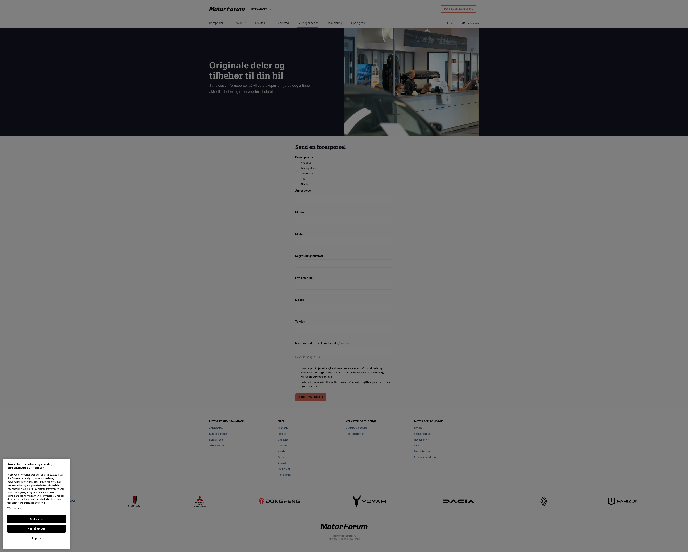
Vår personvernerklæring (31, 502)
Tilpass (36, 538)
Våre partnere (14, 508)
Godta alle (36, 519)
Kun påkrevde (36, 528)
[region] (36, 504)
